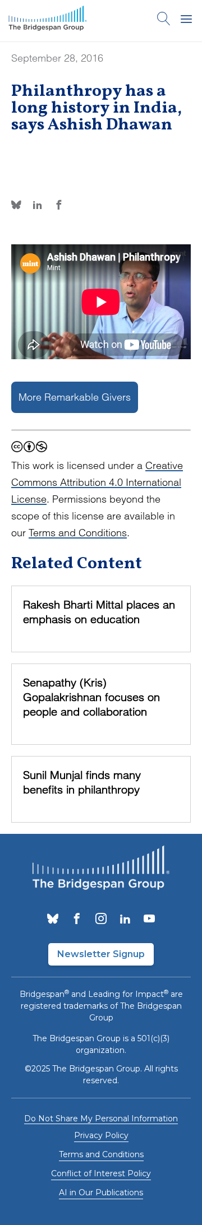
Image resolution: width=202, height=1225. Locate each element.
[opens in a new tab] (52, 919)
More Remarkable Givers (75, 397)
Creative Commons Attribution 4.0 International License (97, 482)
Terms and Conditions (78, 532)
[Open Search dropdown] (164, 21)
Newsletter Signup (101, 954)
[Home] (47, 21)
